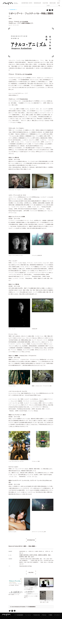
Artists (30, 2)
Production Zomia (37, 614)
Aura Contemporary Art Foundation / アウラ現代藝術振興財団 (23, 606)
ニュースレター (28, 614)
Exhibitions (25, 2)
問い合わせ (44, 614)
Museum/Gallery (37, 2)
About (58, 2)
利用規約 (50, 614)
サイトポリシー (57, 614)
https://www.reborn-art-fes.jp (25, 566)
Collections (45, 2)
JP (59, 0)
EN (58, 0)
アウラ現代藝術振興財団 (19, 614)
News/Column (53, 2)
